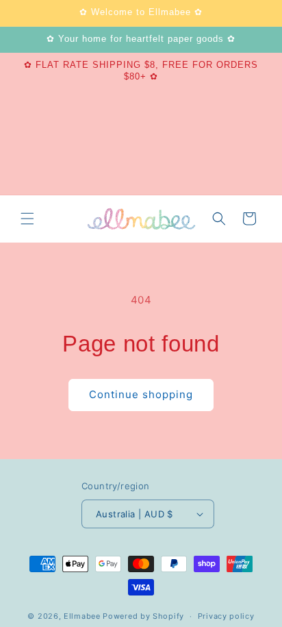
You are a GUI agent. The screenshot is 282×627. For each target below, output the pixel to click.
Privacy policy (226, 616)
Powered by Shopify (143, 616)
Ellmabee (82, 616)
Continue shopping (141, 394)
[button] (27, 219)
